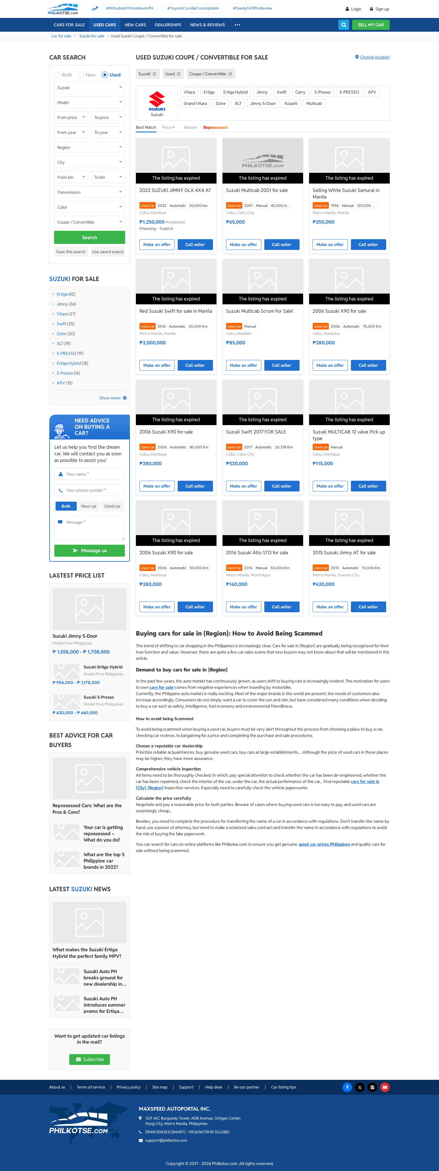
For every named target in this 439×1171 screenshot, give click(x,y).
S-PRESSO (66, 353)
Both (67, 75)
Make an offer (157, 244)
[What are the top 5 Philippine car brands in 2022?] (67, 859)
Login (356, 9)
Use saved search (108, 251)
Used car (112, 506)
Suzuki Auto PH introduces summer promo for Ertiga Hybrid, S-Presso (104, 1005)
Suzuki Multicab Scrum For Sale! (259, 311)
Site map (160, 1087)
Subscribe (93, 1059)
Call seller (195, 244)
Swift (61, 323)
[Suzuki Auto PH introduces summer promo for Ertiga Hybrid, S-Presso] (67, 1003)
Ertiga (62, 294)
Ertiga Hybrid (69, 363)
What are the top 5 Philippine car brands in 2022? (104, 860)
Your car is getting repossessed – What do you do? (103, 833)
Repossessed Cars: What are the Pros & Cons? (87, 808)
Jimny (62, 304)
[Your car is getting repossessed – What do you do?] (67, 832)
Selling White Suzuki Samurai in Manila (346, 193)
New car (88, 506)
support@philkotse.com (166, 1140)
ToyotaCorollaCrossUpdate (195, 8)
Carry (300, 92)
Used (115, 75)
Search (89, 237)
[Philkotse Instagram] (372, 1087)
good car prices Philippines (324, 844)
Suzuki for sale (91, 36)
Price (167, 127)
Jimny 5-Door (263, 103)
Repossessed (215, 127)
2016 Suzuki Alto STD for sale (257, 552)
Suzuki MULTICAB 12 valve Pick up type (349, 435)
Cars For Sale (69, 25)
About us (57, 1087)
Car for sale (61, 36)
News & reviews (207, 25)
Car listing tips (283, 1087)
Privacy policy (129, 1087)
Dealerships (168, 25)
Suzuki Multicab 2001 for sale (257, 190)
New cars (135, 25)
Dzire (62, 333)
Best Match (146, 127)
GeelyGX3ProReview (254, 8)
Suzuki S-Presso (99, 697)
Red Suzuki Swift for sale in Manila (175, 311)
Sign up (381, 9)
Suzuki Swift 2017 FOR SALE (256, 432)
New (91, 75)
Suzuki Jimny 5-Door (75, 636)
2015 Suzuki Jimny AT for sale (344, 552)
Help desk (213, 1087)
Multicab (314, 103)
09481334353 (157, 1132)
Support (186, 1087)
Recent (190, 127)
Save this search (71, 251)
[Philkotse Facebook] (347, 1087)
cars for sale (162, 687)
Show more (110, 398)
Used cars (104, 25)
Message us (94, 550)
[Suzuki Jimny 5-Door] (90, 609)
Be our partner (247, 1087)
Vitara (62, 314)
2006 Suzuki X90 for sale (339, 311)
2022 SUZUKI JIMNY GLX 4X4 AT (175, 190)
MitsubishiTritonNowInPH (131, 8)
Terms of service (91, 1087)
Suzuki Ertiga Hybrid (103, 667)
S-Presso (65, 373)
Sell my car (371, 25)
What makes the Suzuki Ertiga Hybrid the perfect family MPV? (87, 952)
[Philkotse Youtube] (385, 1087)
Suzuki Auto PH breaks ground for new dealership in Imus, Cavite (103, 977)
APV (61, 383)
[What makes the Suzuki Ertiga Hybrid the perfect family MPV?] (90, 922)
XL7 (60, 343)
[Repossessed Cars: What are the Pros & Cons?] (90, 778)
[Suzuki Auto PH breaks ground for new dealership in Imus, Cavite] (67, 976)
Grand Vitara (195, 103)
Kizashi (291, 103)
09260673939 (201, 1132)
